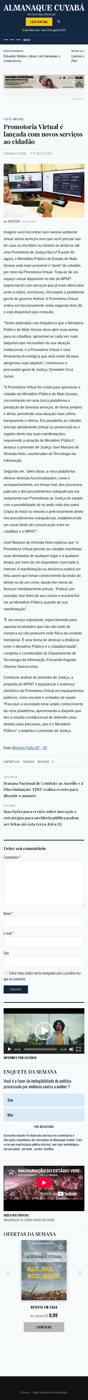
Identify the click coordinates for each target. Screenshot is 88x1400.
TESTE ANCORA (14, 119)
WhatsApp (43, 762)
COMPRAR (44, 1327)
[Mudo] (71, 1049)
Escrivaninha (13, 51)
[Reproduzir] (9, 1049)
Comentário (12, 857)
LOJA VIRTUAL (39, 22)
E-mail (9, 933)
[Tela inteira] (78, 1049)
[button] (44, 1031)
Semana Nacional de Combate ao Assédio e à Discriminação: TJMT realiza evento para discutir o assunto (43, 786)
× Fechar (80, 85)
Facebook (29, 762)
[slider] (40, 1049)
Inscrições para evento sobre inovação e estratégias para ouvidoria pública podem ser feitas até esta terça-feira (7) (41, 815)
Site (6, 953)
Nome (8, 913)
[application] (44, 1031)
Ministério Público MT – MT (29, 747)
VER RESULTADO (44, 1126)
